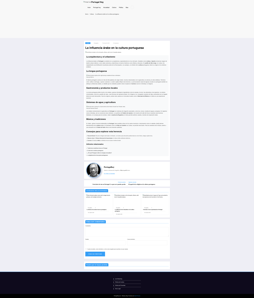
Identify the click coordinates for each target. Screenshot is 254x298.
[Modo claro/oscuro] (136, 7)
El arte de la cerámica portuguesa (95, 150)
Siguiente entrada (132, 182)
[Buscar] (132, 7)
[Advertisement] (127, 26)
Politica (121, 7)
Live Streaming (118, 279)
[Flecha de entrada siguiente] (168, 183)
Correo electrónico (131, 239)
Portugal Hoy (97, 2)
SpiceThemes (137, 295)
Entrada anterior (122, 182)
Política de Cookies (119, 282)
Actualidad (106, 7)
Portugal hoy (97, 7)
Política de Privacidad (120, 285)
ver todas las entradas (109, 173)
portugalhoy (96, 43)
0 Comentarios (116, 43)
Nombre (87, 239)
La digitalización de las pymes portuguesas (98, 155)
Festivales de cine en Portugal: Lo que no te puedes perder (109, 184)
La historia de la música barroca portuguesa (96, 209)
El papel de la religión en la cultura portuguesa (141, 184)
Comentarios (88, 225)
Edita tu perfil (123, 170)
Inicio (89, 7)
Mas (127, 7)
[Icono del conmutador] (85, 7)
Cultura (114, 7)
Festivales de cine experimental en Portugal (152, 209)
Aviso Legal (118, 288)
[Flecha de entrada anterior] (85, 183)
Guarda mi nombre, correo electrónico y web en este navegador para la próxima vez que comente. (107, 249)
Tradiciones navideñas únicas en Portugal (97, 148)
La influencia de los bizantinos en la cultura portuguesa (124, 210)
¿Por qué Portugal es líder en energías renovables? (100, 152)
